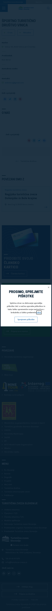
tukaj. (39, 312)
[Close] (48, 287)
